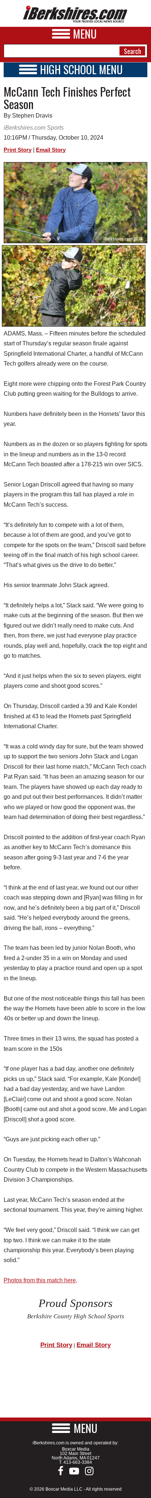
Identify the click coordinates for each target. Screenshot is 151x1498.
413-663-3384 (77, 1462)
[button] (75, 1428)
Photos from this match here (40, 1280)
